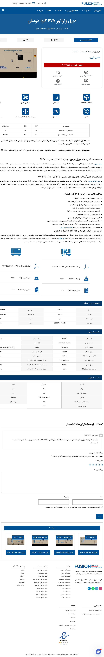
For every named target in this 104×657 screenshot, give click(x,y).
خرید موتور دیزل (42, 573)
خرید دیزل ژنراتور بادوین (40, 579)
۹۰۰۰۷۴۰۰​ (72, 621)
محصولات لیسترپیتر (64, 579)
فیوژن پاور (97, 10)
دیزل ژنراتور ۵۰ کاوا (42, 588)
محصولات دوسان (65, 594)
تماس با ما (21, 582)
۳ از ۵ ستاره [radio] (96, 464)
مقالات (49, 10)
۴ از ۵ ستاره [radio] (93, 464)
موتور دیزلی (98, 164)
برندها (68, 566)
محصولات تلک (66, 591)
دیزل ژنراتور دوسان (94, 181)
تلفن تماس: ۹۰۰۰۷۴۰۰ (95, 610)
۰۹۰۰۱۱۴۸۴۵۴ (71, 618)
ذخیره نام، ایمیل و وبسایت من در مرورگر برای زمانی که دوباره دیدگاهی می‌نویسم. (73, 507)
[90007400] (45, 3)
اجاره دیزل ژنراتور (72, 10)
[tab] (86, 40)
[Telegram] (96, 588)
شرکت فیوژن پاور (67, 227)
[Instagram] (100, 588)
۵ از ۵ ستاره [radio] (90, 464)
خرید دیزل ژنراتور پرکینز (40, 582)
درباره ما (22, 579)
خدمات (59, 10)
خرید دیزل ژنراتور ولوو (41, 585)
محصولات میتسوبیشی (63, 585)
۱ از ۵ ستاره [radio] (102, 464)
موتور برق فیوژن (42, 576)
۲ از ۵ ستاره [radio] (99, 464)
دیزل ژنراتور (62, 238)
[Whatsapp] (93, 588)
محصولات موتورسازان (64, 582)
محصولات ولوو (66, 588)
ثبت (99, 516)
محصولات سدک (65, 597)
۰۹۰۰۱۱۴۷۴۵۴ (71, 614)
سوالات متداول (20, 585)
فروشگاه (22, 576)
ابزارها (41, 10)
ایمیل (66, 497)
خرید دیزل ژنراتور (42, 570)
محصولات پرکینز (65, 573)
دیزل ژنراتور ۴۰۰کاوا (41, 597)
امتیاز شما (99, 460)
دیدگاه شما (98, 470)
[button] (3, 10)
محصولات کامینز (65, 576)
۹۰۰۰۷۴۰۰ (40, 3)
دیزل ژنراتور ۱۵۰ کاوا (41, 591)
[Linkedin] (89, 588)
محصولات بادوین (65, 570)
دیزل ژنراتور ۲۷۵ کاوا (41, 594)
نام (101, 497)
